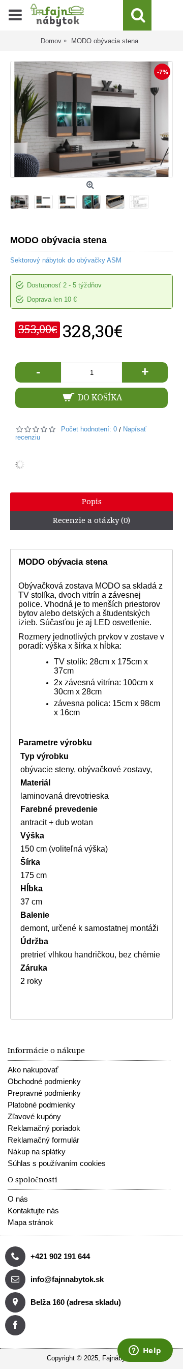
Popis (92, 501)
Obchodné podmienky (44, 1081)
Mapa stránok (30, 1222)
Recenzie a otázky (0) (91, 520)
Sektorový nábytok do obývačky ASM (65, 260)
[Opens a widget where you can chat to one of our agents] (145, 1351)
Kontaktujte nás (33, 1210)
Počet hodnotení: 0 (89, 429)
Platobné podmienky (41, 1104)
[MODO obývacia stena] (22, 199)
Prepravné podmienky (44, 1093)
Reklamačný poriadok (44, 1128)
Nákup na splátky (37, 1151)
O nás (18, 1199)
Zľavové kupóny (34, 1116)
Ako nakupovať (33, 1069)
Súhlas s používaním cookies (57, 1163)
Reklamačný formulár (43, 1139)
